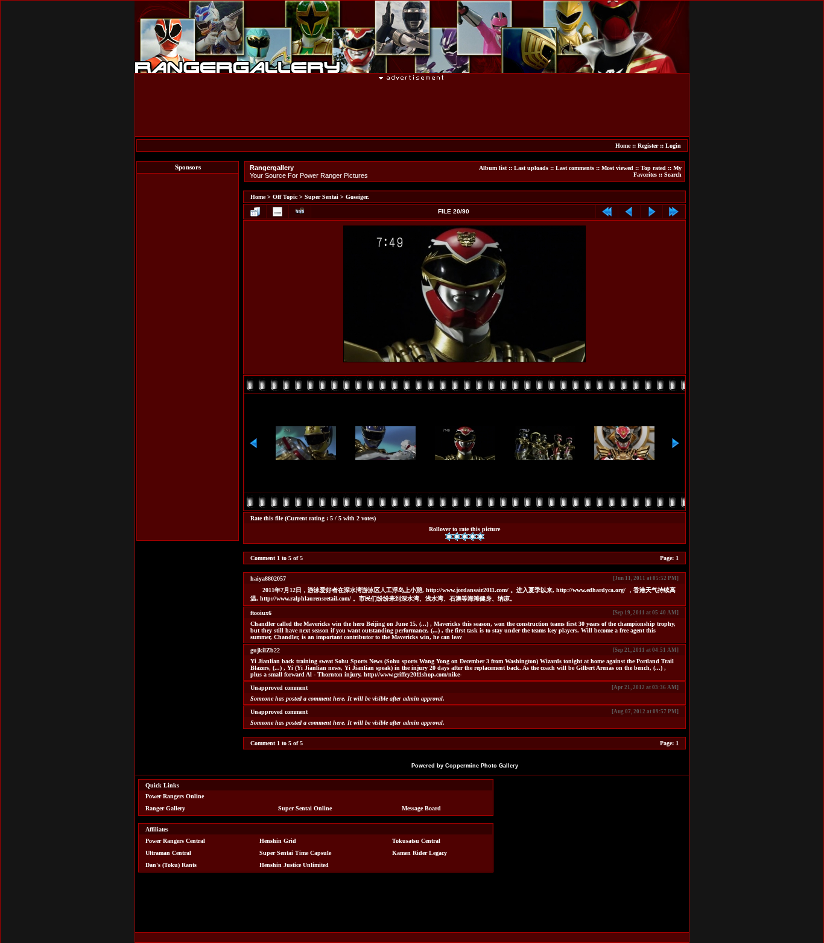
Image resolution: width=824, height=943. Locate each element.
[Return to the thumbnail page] (255, 211)
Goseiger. (357, 197)
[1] (449, 536)
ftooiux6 (260, 613)
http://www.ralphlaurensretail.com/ (305, 598)
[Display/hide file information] (277, 211)
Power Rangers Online (174, 796)
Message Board (421, 808)
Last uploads (531, 168)
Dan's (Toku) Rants (171, 865)
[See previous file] (629, 211)
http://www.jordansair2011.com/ (467, 590)
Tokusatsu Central (416, 840)
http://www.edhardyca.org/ (591, 590)
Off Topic (285, 197)
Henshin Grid (277, 840)
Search (673, 174)
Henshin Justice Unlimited (294, 865)
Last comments (575, 168)
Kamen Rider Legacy (419, 853)
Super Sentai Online (305, 808)
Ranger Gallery (165, 808)
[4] (473, 536)
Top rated (653, 168)
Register (648, 145)
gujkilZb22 (265, 650)
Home (622, 145)
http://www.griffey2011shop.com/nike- (412, 674)
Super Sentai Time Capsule (295, 853)
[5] (480, 536)
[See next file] (651, 211)
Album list (493, 168)
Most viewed (617, 168)
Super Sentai (321, 197)
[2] (457, 536)
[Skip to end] (674, 211)
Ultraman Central (168, 853)
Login (673, 145)
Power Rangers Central (175, 840)
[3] (465, 536)
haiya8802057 (268, 578)
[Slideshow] (300, 211)
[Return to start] (607, 211)
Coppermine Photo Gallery (481, 766)
